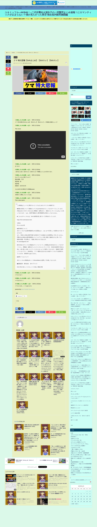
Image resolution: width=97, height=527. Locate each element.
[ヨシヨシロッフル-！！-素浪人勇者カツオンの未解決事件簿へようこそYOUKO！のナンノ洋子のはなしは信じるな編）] (81, 367)
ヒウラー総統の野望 (75, 413)
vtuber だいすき (75, 438)
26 (78, 501)
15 (87, 496)
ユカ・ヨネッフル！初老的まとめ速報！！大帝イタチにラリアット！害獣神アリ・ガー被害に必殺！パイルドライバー (81, 153)
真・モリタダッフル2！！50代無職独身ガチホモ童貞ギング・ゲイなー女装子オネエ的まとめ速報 (81, 469)
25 (75, 501)
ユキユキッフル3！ (75, 388)
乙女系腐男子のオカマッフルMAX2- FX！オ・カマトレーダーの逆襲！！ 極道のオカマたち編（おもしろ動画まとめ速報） (81, 287)
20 (81, 499)
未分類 (15, 57)
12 (78, 496)
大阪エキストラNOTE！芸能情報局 (80, 452)
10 (72, 496)
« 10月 (72, 503)
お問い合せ (81, 232)
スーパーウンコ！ (75, 291)
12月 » (76, 503)
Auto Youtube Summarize (28, 289)
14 (84, 496)
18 (75, 499)
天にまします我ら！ (75, 393)
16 (90, 496)
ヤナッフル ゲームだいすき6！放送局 (79, 410)
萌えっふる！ (74, 391)
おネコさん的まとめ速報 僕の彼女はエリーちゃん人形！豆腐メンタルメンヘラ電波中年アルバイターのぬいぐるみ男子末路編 (81, 251)
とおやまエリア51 (75, 447)
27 (81, 501)
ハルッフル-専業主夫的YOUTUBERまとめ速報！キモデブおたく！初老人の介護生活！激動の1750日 (81, 324)
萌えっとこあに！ (75, 163)
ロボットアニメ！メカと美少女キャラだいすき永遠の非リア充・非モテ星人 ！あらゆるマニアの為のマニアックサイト (81, 318)
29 (87, 501)
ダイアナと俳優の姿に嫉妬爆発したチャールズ (80, 479)
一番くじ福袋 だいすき (77, 449)
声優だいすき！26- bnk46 (78, 451)
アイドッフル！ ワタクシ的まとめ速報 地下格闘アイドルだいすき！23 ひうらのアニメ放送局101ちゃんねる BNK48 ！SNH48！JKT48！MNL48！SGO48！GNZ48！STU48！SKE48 (81, 127)
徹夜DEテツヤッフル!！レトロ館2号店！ (80, 405)
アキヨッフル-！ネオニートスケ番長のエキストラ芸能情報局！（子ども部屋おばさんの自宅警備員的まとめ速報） (81, 361)
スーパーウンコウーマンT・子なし (80, 443)
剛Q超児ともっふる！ (76, 407)
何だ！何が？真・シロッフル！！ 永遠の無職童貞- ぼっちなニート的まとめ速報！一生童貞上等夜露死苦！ (81, 305)
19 (78, 499)
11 (75, 496)
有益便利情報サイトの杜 (77, 461)
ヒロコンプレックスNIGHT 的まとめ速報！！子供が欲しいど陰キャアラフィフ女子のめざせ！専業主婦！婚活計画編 (81, 159)
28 (84, 501)
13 (81, 496)
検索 (72, 94)
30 (90, 501)
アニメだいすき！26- (76, 440)
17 (72, 499)
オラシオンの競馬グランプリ (78, 442)
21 (84, 499)
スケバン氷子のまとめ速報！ (78, 445)
